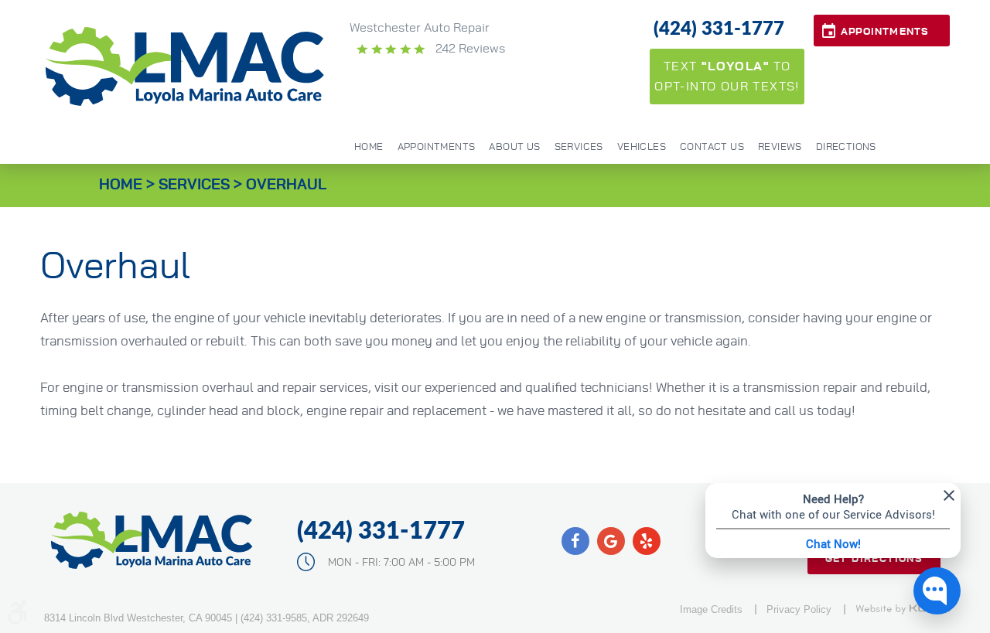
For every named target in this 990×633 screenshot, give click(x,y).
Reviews (780, 147)
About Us (514, 147)
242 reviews (468, 49)
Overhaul (286, 185)
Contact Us (712, 147)
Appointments (885, 32)
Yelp (647, 541)
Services (579, 147)
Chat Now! (833, 543)
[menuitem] (369, 146)
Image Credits (711, 609)
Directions (846, 147)
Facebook (575, 541)
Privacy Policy (798, 609)
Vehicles (641, 147)
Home (369, 147)
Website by (902, 609)
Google (611, 541)
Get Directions (874, 559)
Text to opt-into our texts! (727, 76)
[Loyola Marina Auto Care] (186, 66)
